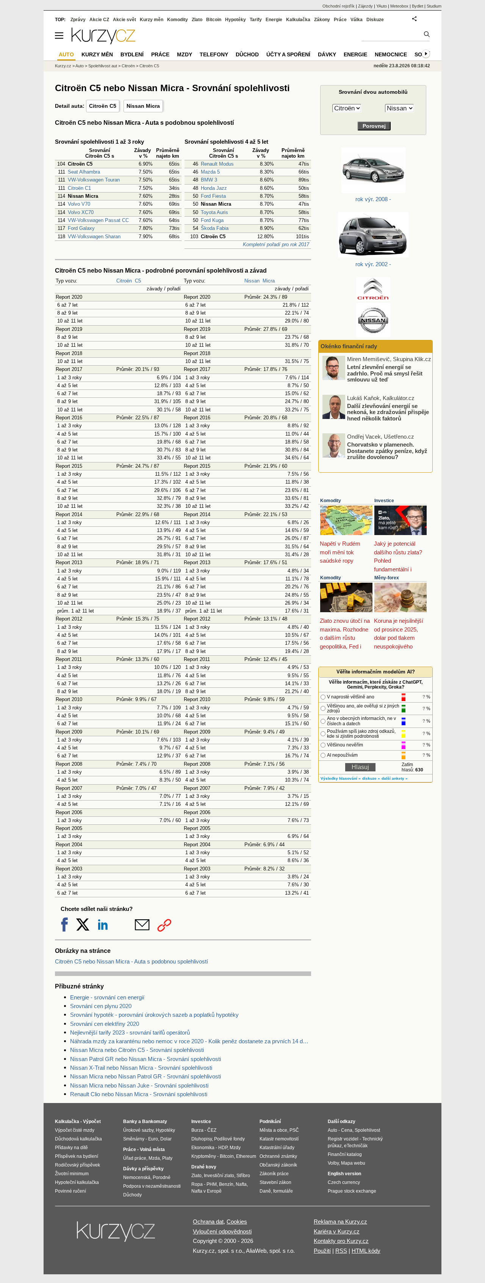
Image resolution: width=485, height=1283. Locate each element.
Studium (434, 6)
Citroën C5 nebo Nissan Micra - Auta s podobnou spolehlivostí (131, 961)
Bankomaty (154, 1121)
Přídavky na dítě (71, 1147)
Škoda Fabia (214, 228)
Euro (153, 1139)
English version (344, 1173)
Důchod (247, 54)
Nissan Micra (143, 106)
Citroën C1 (79, 188)
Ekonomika (202, 1147)
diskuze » (371, 778)
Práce (340, 19)
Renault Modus (217, 164)
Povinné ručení (70, 1191)
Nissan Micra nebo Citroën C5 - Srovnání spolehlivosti (137, 1050)
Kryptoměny (203, 1156)
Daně (265, 1191)
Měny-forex (386, 577)
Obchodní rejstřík (338, 6)
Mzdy (184, 54)
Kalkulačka (298, 19)
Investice (384, 500)
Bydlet (417, 6)
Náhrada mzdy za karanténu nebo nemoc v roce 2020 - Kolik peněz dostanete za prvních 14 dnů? (190, 1041)
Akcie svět (124, 19)
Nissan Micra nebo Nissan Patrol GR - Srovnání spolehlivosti (145, 1076)
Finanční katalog (345, 1154)
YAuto (381, 6)
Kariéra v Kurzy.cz (337, 1231)
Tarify (256, 19)
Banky (130, 1121)
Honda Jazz (214, 188)
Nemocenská (136, 1177)
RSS (341, 1250)
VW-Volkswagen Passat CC (98, 220)
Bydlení (132, 54)
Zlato (197, 19)
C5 (138, 281)
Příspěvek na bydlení (76, 1156)
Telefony (214, 54)
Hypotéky (235, 19)
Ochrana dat (208, 1221)
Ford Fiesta (213, 196)
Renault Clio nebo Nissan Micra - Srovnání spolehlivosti (138, 1094)
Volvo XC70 (81, 212)
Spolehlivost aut (102, 66)
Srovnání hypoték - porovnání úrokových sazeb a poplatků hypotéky (154, 1015)
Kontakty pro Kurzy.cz (341, 1241)
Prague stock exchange (352, 1191)
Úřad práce (134, 1158)
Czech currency (344, 1182)
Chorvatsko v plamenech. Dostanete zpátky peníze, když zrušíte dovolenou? (387, 450)
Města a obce (273, 1130)
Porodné (162, 1177)
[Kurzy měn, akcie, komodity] (116, 1234)
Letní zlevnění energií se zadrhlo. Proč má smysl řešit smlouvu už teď (384, 373)
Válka (356, 19)
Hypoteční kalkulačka (77, 1182)
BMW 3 (209, 180)
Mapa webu (353, 1163)
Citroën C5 (102, 106)
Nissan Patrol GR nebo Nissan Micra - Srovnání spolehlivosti (145, 1059)
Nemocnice (391, 54)
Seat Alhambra (84, 172)
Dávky (327, 54)
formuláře (283, 1191)
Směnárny (133, 1139)
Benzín (226, 1184)
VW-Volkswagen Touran (94, 180)
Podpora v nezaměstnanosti (152, 1186)
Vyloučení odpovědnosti (222, 1231)
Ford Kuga (212, 220)
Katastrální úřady (277, 1147)
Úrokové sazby (138, 1130)
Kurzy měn (151, 19)
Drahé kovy (203, 1167)
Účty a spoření (288, 54)
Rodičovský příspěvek (77, 1165)
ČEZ (211, 1130)
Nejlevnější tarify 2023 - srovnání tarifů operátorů (130, 1032)
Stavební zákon (275, 1182)
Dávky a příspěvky (143, 1168)
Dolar (166, 1139)
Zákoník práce (274, 1173)
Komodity (330, 500)
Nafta (241, 1184)
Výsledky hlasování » (341, 778)
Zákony (322, 19)
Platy (167, 1158)
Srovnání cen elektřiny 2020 (104, 1024)
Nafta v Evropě (206, 1191)
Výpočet (92, 1121)
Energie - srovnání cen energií (107, 997)
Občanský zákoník (278, 1165)
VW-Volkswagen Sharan (94, 236)
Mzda (154, 1158)
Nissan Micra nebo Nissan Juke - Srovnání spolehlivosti (139, 1085)
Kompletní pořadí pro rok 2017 (276, 244)
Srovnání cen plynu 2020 (100, 1006)
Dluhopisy (201, 1139)
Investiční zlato (219, 1175)
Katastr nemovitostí (279, 1139)
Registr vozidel (343, 1139)
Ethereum (246, 1156)
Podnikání (270, 1121)
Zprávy (78, 19)
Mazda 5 (210, 172)
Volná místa (152, 1149)
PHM (212, 1184)
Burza (197, 1130)
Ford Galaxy (81, 228)
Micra (269, 281)
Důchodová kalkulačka (78, 1139)
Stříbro (243, 1175)
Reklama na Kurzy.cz (340, 1221)
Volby (333, 1163)
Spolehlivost (367, 1130)
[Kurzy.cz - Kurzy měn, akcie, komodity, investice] (103, 42)
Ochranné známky (278, 1156)
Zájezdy (365, 6)
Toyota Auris (214, 212)
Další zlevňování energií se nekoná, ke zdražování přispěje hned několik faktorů (388, 411)
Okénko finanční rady (349, 346)
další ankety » (395, 778)
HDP (222, 1147)
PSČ (294, 1130)
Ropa (197, 1184)
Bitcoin (213, 19)
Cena (346, 1130)
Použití (322, 1250)
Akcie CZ (99, 19)
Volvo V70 (79, 204)
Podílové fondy (229, 1139)
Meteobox (399, 6)
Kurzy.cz (63, 66)
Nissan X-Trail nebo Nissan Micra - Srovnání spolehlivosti (141, 1067)
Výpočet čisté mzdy (74, 1130)
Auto (79, 66)
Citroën (124, 281)
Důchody (132, 1195)
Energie (274, 19)
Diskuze (375, 19)
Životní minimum (72, 1173)
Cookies (237, 1221)
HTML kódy (366, 1250)
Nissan (252, 281)
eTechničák (356, 1145)
